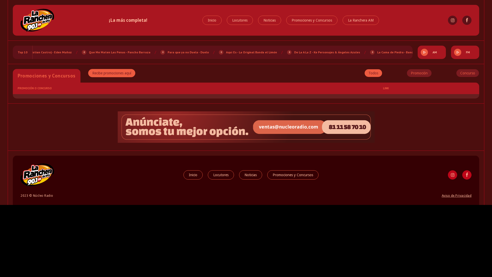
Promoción (419, 73)
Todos (373, 73)
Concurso (467, 73)
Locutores (240, 20)
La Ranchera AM (361, 20)
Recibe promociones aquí (111, 73)
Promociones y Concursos (312, 20)
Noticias (269, 20)
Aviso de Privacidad (457, 195)
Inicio (212, 20)
